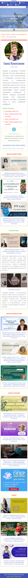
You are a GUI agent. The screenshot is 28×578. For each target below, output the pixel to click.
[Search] (27, 7)
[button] (5, 3)
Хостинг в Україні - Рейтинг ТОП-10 (14, 576)
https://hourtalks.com (11, 119)
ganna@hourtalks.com (11, 111)
